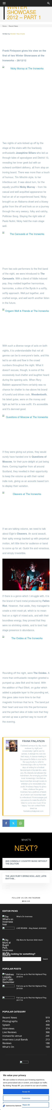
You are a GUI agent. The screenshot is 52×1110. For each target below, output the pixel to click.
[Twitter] (13, 823)
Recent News (13, 26)
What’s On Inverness (24, 916)
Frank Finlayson (17, 34)
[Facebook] (6, 823)
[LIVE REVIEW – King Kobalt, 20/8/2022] (8, 931)
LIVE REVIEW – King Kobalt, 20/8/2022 (31, 928)
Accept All (26, 1091)
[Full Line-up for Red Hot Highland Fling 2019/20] (8, 989)
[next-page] (7, 887)
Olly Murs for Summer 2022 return (29, 940)
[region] (26, 1090)
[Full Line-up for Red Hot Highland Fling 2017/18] (8, 1000)
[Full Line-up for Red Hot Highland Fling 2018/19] (8, 978)
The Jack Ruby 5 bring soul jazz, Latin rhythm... (25, 877)
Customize (26, 1098)
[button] (4, 3)
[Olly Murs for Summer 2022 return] (8, 949)
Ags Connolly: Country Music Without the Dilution (26, 862)
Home (4, 26)
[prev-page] (3, 887)
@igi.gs (26, 901)
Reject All (26, 1105)
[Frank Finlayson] (11, 776)
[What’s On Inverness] (8, 920)
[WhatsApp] (20, 823)
